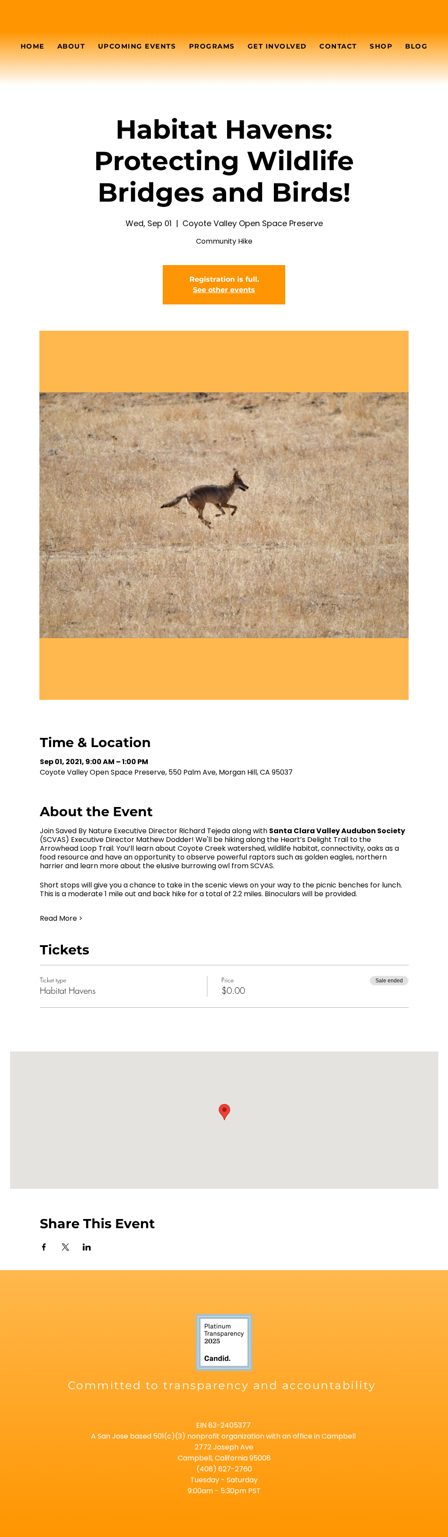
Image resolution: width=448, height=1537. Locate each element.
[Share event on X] (65, 1247)
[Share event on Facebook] (44, 1247)
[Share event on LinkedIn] (87, 1247)
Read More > (61, 918)
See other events (224, 290)
